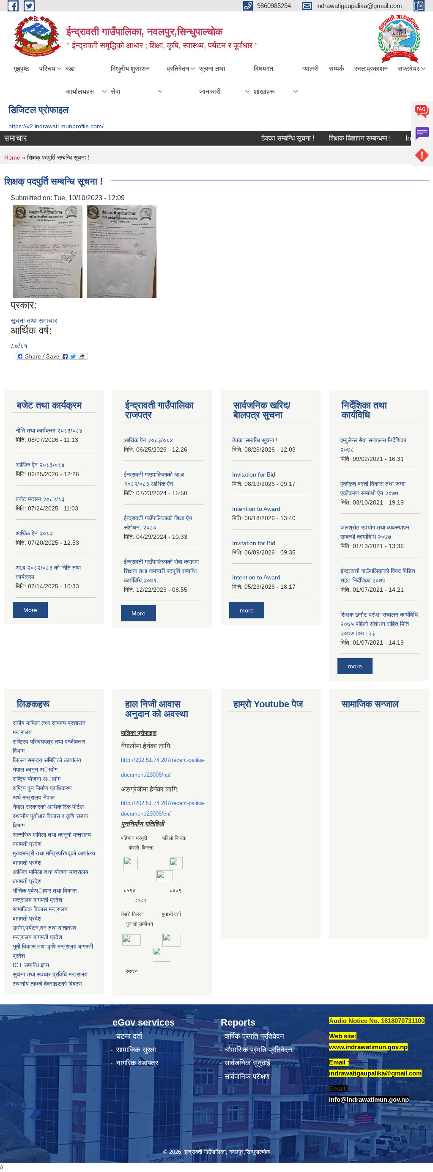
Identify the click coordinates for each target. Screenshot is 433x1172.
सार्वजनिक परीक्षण (247, 1077)
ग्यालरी (310, 68)
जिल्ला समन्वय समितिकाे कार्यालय (47, 760)
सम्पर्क (336, 68)
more (247, 610)
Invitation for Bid (253, 474)
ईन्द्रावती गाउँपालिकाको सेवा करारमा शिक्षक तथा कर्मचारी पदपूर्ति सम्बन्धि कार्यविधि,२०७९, (161, 571)
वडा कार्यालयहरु (80, 80)
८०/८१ (19, 346)
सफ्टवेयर (408, 68)
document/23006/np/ (146, 775)
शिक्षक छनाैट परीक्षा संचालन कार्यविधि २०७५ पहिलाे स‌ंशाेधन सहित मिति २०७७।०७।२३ (379, 624)
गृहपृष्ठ (21, 68)
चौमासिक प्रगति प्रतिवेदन (258, 1050)
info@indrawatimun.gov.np (369, 1099)
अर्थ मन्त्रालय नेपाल (34, 797)
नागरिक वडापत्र (137, 1063)
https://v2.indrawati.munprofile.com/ (56, 126)
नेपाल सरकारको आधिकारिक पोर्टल (48, 806)
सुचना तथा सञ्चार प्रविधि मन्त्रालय (50, 974)
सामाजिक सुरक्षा (136, 1050)
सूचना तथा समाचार (34, 320)
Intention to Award (256, 508)
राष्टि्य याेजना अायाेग (36, 778)
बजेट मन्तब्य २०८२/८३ (40, 499)
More (30, 610)
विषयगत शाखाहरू (264, 80)
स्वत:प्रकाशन (371, 68)
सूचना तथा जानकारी (212, 80)
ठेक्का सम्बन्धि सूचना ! (273, 138)
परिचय (47, 68)
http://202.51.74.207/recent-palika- (163, 760)
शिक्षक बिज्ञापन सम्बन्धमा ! (346, 138)
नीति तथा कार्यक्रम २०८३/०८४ (49, 430)
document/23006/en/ (146, 814)
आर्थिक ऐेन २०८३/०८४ (40, 464)
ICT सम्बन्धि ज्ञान (31, 965)
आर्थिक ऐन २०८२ (34, 533)
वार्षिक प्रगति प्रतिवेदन (254, 1036)
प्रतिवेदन (178, 68)
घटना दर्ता (129, 1036)
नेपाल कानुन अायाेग (35, 769)
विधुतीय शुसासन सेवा (130, 80)
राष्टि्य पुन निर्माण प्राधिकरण (42, 788)
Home (12, 157)
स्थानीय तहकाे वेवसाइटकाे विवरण (47, 983)
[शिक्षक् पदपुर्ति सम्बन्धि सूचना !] (47, 250)
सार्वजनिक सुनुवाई (247, 1063)
